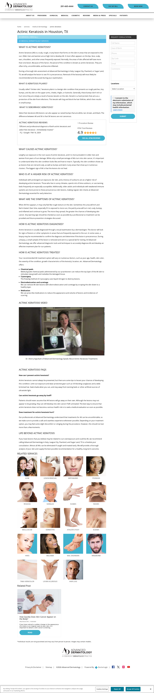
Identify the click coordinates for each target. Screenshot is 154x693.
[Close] (150, 689)
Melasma (50, 556)
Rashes (96, 504)
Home (19, 27)
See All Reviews (91, 138)
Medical (64, 15)
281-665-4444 (67, 6)
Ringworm (96, 556)
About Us (30, 15)
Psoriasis (96, 478)
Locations (115, 83)
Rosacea (27, 504)
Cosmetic (76, 15)
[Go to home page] (26, 6)
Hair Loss (73, 581)
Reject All (117, 689)
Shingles (50, 504)
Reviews (86, 15)
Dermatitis (50, 530)
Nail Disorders (73, 556)
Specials (113, 15)
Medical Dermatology (39, 27)
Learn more (117, 110)
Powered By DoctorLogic (96, 667)
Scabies (73, 504)
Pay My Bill (113, 6)
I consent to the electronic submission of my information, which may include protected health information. (123, 103)
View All (33, 37)
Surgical (54, 15)
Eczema (96, 530)
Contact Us (88, 6)
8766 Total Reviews (85, 128)
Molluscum (27, 530)
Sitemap (49, 667)
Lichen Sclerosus (50, 581)
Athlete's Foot (73, 530)
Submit (123, 116)
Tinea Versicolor (27, 581)
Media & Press (99, 15)
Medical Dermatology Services (35, 41)
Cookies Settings (102, 689)
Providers (42, 15)
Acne (27, 478)
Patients (124, 15)
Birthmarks (73, 478)
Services (27, 27)
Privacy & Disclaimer (33, 667)
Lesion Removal (50, 478)
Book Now (138, 6)
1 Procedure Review (85, 123)
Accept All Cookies (133, 689)
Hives (27, 556)
